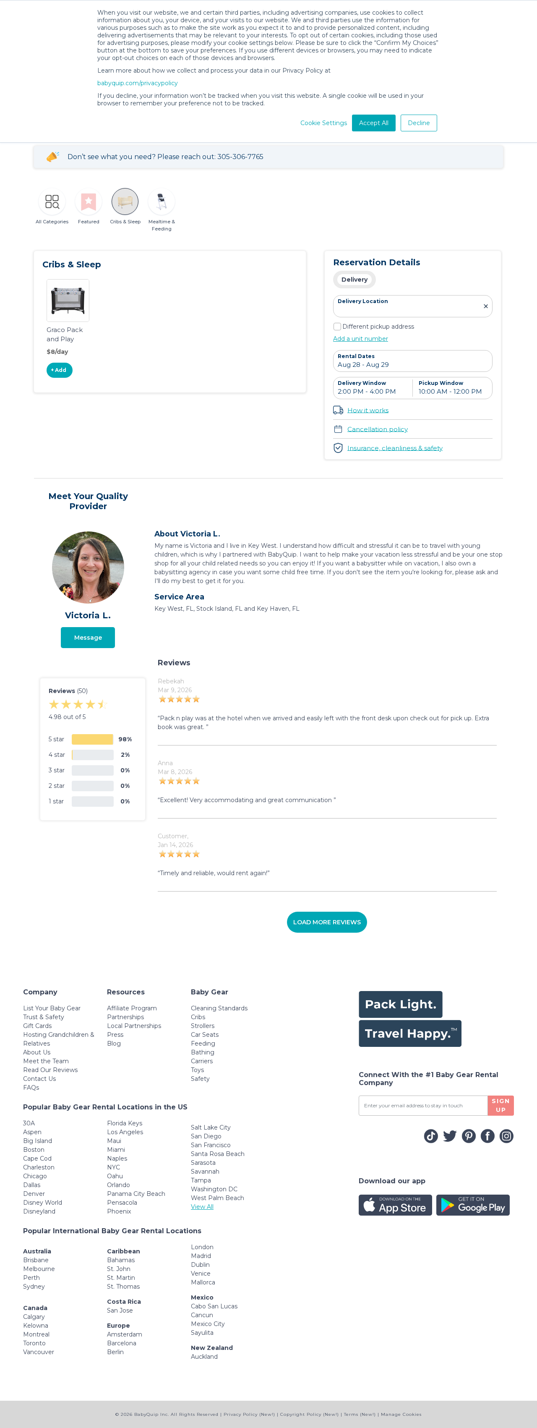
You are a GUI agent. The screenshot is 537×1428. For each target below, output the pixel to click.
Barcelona (121, 1343)
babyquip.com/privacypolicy (137, 83)
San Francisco (211, 1145)
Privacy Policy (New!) (249, 1414)
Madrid (201, 1256)
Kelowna (35, 1325)
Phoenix (119, 1211)
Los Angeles (125, 1132)
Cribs (198, 1017)
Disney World (42, 1202)
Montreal (36, 1334)
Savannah (205, 1171)
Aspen (32, 1132)
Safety (200, 1079)
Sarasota (203, 1162)
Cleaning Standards (219, 1008)
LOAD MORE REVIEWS (327, 922)
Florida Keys (124, 1123)
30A (29, 1123)
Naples (117, 1158)
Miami (116, 1149)
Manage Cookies (401, 1414)
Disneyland (39, 1211)
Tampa (201, 1180)
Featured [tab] (88, 222)
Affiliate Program (132, 1008)
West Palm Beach (217, 1198)
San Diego (206, 1136)
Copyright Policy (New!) (309, 1414)
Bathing (202, 1052)
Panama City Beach (136, 1194)
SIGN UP (501, 1105)
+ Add (58, 370)
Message (88, 637)
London (202, 1247)
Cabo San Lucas (214, 1306)
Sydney (34, 1286)
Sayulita (202, 1332)
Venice (201, 1273)
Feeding (203, 1043)
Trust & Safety (43, 1017)
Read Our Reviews (50, 1070)
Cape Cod (37, 1158)
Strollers (202, 1026)
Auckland (204, 1356)
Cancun (202, 1315)
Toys (197, 1070)
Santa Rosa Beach (218, 1154)
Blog (114, 1043)
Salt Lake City (211, 1127)
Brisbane (36, 1260)
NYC (113, 1167)
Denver (34, 1194)
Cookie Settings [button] (323, 123)
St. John (118, 1269)
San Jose (120, 1310)
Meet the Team (46, 1061)
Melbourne (39, 1269)
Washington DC (214, 1189)
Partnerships (125, 1017)
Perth (31, 1278)
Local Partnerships (134, 1026)
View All (202, 1207)
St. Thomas (123, 1286)
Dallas (31, 1185)
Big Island (37, 1141)
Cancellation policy (377, 429)
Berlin (115, 1352)
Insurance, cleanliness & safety (395, 448)
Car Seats (205, 1034)
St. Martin (121, 1278)
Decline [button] (419, 123)
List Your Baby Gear (52, 1008)
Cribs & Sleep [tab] (125, 222)
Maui (114, 1141)
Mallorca (203, 1282)
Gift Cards (37, 1026)
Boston (33, 1149)
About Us (36, 1052)
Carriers (202, 1061)
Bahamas (121, 1260)
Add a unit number (360, 339)
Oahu (115, 1176)
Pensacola (122, 1202)
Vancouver (38, 1352)
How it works (367, 410)
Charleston (39, 1167)
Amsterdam (124, 1334)
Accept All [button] (373, 123)
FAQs (31, 1087)
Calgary (34, 1317)
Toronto (34, 1343)
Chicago (35, 1176)
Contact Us (39, 1079)
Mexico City (208, 1324)
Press (115, 1034)
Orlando (118, 1185)
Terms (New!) (360, 1414)
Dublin (200, 1264)
